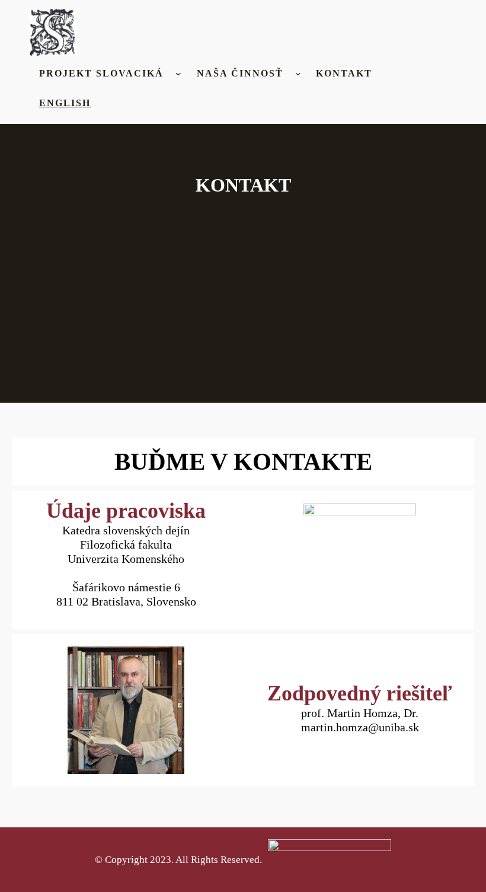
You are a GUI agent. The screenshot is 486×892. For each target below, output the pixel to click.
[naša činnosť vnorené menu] (298, 74)
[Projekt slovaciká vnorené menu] (178, 74)
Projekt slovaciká (101, 73)
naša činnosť (240, 73)
